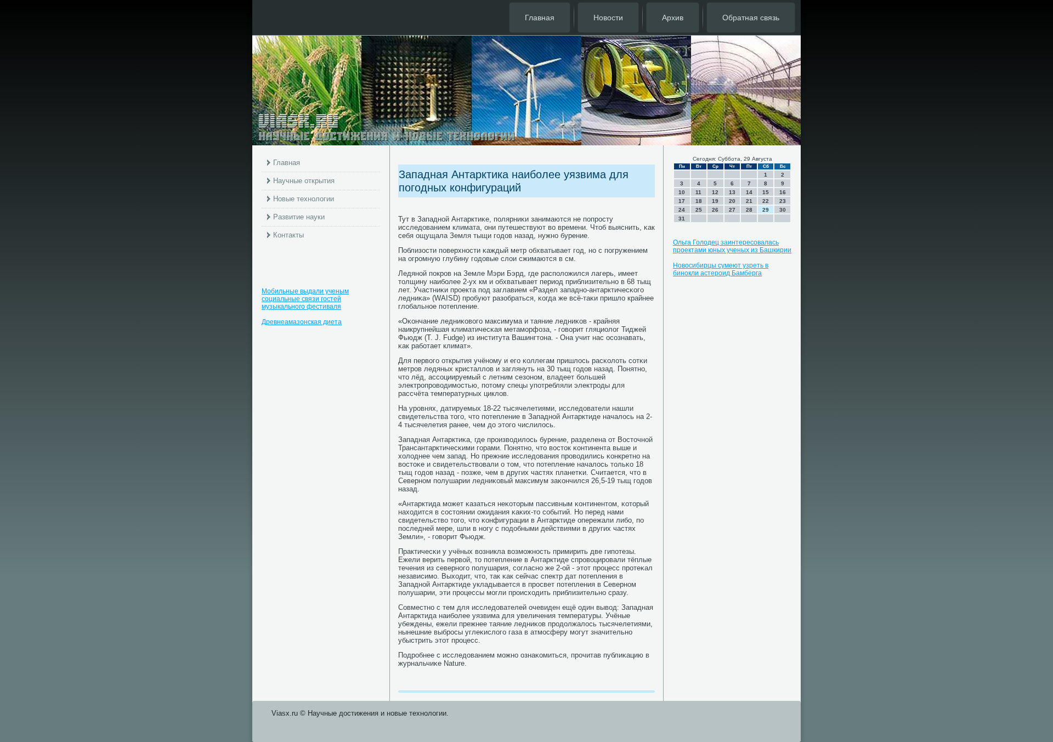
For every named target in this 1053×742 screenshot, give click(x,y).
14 (749, 192)
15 (765, 192)
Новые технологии (303, 199)
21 (749, 201)
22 (765, 201)
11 (698, 192)
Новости (608, 17)
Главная (539, 17)
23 (782, 201)
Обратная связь (750, 17)
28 (749, 210)
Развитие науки (299, 217)
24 (681, 210)
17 (681, 201)
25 (698, 210)
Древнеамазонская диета (302, 322)
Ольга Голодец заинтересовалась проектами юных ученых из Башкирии (732, 246)
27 (732, 210)
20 (732, 201)
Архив (672, 17)
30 (782, 210)
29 (765, 210)
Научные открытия (304, 181)
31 (681, 219)
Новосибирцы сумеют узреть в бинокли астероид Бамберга (720, 269)
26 (715, 210)
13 (732, 192)
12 (715, 192)
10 (681, 192)
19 (715, 201)
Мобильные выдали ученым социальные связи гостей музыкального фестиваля (305, 298)
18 (698, 201)
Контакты (288, 235)
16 (782, 192)
